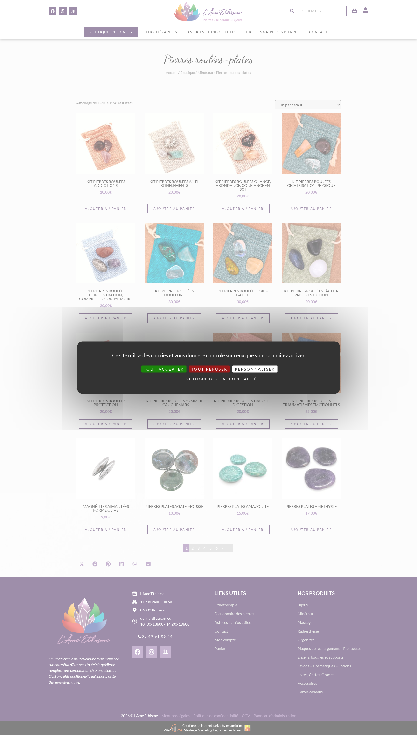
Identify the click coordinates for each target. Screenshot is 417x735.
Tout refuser (209, 369)
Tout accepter (164, 369)
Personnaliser (255, 369)
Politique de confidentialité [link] (209, 379)
